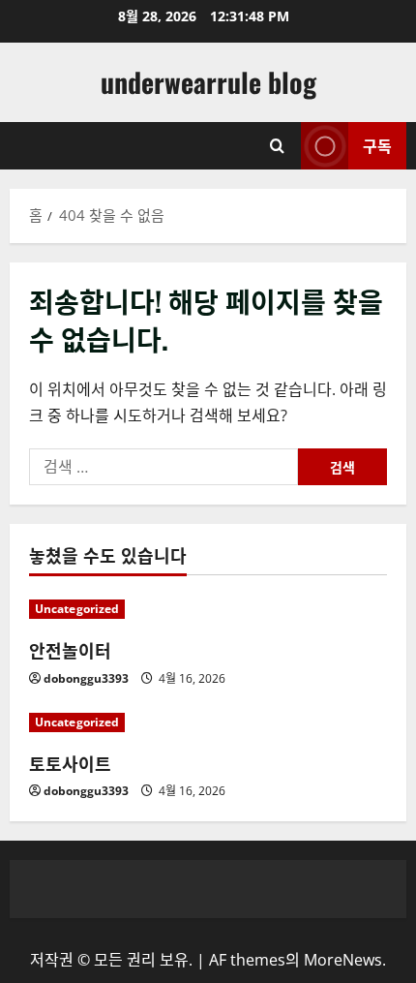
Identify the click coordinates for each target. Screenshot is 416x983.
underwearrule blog (208, 82)
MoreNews (343, 959)
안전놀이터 (70, 649)
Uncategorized (77, 608)
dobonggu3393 (86, 678)
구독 (377, 145)
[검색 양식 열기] (277, 146)
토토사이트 (70, 763)
